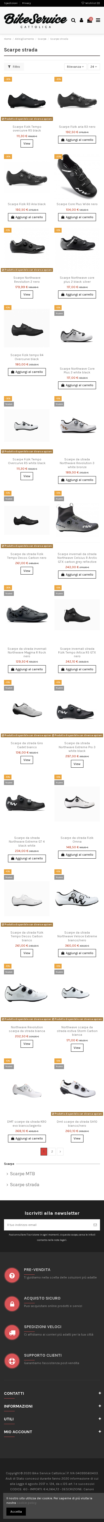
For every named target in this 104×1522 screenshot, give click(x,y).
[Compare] (27, 121)
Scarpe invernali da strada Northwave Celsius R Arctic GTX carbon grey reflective (77, 558)
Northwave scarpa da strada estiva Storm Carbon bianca (77, 1031)
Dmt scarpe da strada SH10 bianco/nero (77, 1123)
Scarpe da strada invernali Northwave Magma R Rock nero (26, 652)
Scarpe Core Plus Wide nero (77, 204)
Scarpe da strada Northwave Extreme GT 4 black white (27, 841)
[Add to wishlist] (20, 121)
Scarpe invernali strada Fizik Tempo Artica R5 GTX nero (77, 652)
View (26, 143)
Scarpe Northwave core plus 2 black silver (77, 279)
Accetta (16, 1511)
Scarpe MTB (22, 1174)
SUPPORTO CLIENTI (43, 1355)
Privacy (26, 3)
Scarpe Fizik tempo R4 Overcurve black (26, 357)
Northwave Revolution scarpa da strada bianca (27, 1029)
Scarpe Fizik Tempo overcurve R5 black (27, 128)
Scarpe (9, 1164)
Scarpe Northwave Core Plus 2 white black (77, 370)
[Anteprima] (33, 121)
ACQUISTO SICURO (42, 1298)
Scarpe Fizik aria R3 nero (77, 127)
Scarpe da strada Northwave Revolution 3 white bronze (77, 463)
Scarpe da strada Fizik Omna (77, 839)
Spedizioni (11, 3)
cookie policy (27, 1503)
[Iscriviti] (95, 1224)
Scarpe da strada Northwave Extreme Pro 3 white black (77, 747)
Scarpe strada (24, 1185)
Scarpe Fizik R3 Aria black (27, 204)
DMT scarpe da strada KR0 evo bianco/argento (26, 1123)
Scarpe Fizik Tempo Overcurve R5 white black (27, 461)
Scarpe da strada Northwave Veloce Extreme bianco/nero (77, 936)
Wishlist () (92, 3)
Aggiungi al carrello (79, 140)
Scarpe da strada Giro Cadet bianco (27, 745)
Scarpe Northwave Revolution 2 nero (27, 279)
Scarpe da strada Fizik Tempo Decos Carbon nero (26, 556)
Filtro (16, 67)
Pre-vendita (37, 1269)
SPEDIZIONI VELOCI (42, 1326)
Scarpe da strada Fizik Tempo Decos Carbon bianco (26, 936)
